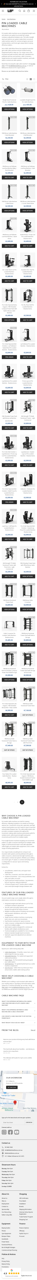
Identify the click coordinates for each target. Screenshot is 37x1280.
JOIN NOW (29, 1122)
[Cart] (28, 11)
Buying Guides (6, 1228)
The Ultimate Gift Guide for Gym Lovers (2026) (17, 1058)
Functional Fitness (7, 1245)
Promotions (5, 1267)
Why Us (4, 1201)
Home (3, 19)
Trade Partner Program (26, 1217)
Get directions (12, 1087)
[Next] (35, 4)
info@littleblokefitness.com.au (17, 66)
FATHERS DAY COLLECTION (18, 2)
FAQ (3, 1258)
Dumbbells (5, 1239)
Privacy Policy (6, 1261)
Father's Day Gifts (7, 1215)
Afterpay (21, 1231)
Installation (22, 1204)
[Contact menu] (33, 11)
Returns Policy (6, 1264)
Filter (7, 79)
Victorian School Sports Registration (26, 1213)
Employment (5, 1204)
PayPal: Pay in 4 (23, 1233)
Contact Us (5, 1206)
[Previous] (1, 4)
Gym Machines (11, 19)
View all (33, 1030)
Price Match (22, 1201)
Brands (21, 1206)
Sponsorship (5, 1209)
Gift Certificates (23, 1198)
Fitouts (4, 1231)
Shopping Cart (23, 1219)
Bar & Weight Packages (8, 1247)
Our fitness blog (6, 1212)
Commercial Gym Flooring (9, 1250)
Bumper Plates (6, 1236)
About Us (4, 1198)
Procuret (21, 1236)
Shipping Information (25, 1209)
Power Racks (5, 1242)
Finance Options (24, 1228)
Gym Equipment (6, 1233)
